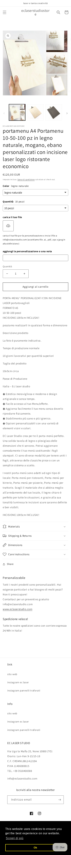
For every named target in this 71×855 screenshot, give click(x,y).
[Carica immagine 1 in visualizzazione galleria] (17, 112)
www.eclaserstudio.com (17, 609)
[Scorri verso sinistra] (4, 113)
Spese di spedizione (26, 179)
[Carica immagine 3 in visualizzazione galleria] (54, 112)
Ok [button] (35, 847)
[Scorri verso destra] (67, 113)
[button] (5, 12)
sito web (12, 674)
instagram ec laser (18, 682)
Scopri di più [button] (14, 838)
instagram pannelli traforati (23, 690)
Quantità (7, 266)
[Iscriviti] (60, 799)
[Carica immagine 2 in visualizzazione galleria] (35, 112)
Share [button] (10, 564)
